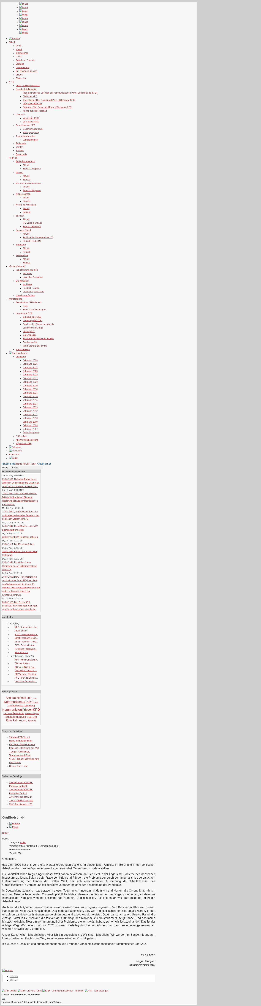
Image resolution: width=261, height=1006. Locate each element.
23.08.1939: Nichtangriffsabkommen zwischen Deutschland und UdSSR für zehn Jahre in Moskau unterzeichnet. (20, 483)
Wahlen (19, 147)
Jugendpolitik (29, 335)
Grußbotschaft (13, 817)
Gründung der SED (32, 317)
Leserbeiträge (22, 67)
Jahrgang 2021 (30, 378)
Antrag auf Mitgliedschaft (28, 85)
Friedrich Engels (31, 288)
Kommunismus (14, 702)
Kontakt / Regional (32, 168)
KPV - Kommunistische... (26, 660)
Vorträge (20, 64)
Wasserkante (22, 255)
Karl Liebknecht (28, 721)
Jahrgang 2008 (30, 425)
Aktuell (26, 165)
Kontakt (26, 179)
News (25, 306)
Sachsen (20, 216)
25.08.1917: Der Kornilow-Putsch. (18, 544)
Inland (19, 49)
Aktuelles (27, 273)
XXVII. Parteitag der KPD (21, 800)
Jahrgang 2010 (30, 418)
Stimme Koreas (22, 663)
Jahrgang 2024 (30, 367)
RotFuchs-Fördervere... (26, 649)
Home (19, 464)
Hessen (19, 172)
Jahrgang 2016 (30, 396)
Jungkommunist (30, 140)
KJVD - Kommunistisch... (26, 634)
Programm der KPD (32, 103)
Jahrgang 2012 (30, 411)
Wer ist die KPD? (31, 118)
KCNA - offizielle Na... (25, 667)
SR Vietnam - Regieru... (26, 674)
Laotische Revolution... (26, 681)
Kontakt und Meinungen (34, 309)
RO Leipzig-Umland (32, 223)
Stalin (29, 717)
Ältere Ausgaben (31, 432)
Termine (20, 150)
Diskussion (21, 78)
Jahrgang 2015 (30, 400)
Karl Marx (27, 284)
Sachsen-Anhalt (23, 230)
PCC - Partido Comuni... (26, 678)
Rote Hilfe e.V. (21, 652)
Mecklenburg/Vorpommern (28, 183)
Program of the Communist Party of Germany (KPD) (47, 107)
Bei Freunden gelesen (26, 71)
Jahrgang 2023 (30, 371)
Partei (18, 45)
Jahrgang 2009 (30, 422)
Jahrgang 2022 (30, 374)
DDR (29, 698)
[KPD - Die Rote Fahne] (30, 991)
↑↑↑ (3, 998)
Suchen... (6, 467)
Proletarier (18, 713)
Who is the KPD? (31, 121)
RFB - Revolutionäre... (25, 645)
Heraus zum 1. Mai (18, 766)
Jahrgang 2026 (30, 360)
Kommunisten (12, 709)
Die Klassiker (22, 281)
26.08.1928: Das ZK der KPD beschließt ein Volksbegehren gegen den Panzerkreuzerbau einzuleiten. (19, 606)
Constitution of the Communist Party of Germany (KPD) (49, 100)
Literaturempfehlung (25, 295)
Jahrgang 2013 (30, 407)
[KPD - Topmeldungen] (96, 991)
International (22, 53)
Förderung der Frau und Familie (38, 338)
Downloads (21, 154)
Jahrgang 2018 (30, 389)
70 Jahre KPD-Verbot (19, 737)
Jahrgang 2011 (30, 414)
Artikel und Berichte (25, 60)
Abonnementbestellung (27, 440)
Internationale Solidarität (35, 346)
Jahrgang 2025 (30, 364)
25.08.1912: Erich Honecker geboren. (20, 537)
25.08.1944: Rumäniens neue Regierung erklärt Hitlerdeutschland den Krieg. (19, 566)
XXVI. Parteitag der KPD (20, 804)
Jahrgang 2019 (30, 385)
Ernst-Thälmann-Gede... (26, 638)
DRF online (21, 436)
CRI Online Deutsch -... (26, 670)
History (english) (31, 132)
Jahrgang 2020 (30, 382)
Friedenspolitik (30, 342)
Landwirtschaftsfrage (33, 328)
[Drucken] (14, 823)
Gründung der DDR (32, 320)
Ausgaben (21, 356)
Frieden (27, 709)
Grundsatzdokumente (26, 89)
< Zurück (14, 976)
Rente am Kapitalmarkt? (20, 741)
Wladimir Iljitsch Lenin (33, 291)
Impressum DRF (23, 443)
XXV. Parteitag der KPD (20, 797)
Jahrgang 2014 (30, 404)
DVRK (19, 56)
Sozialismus (13, 716)
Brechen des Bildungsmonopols (38, 324)
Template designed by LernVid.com (44, 1002)
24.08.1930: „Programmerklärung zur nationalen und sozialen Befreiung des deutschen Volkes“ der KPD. (20, 515)
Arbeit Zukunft (21, 631)
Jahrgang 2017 (30, 393)
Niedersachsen (23, 194)
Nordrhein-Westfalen (26, 205)
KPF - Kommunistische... (26, 627)
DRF (24, 716)
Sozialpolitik (29, 331)
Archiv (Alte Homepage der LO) (38, 237)
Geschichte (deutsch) (33, 129)
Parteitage (21, 143)
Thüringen (21, 244)
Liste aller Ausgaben (33, 277)
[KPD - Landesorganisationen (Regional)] (63, 991)
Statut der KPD (30, 96)
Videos (19, 75)
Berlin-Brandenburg (25, 161)
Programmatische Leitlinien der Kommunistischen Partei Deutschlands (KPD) (60, 93)
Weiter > (14, 980)
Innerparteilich (23, 349)
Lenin (34, 698)
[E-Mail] (13, 827)
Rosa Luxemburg (26, 705)
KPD (36, 709)
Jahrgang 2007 (30, 429)
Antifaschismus (16, 697)
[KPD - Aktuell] (9, 991)
